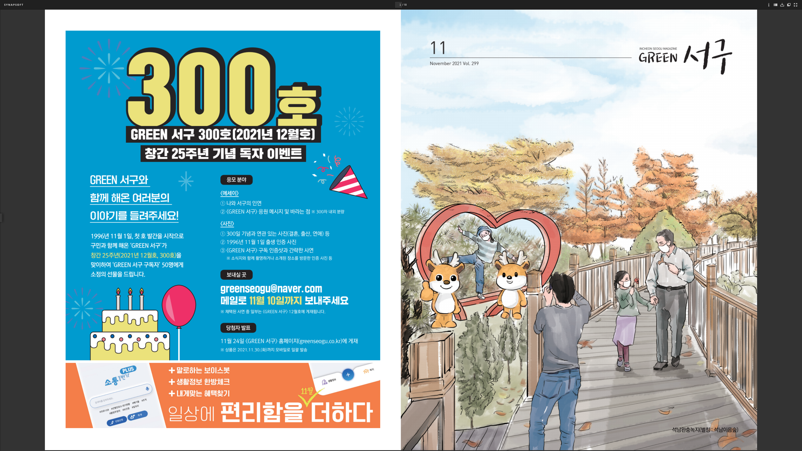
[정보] (768, 4)
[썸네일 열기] (775, 4)
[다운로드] (782, 4)
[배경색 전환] (789, 4)
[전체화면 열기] (795, 4)
